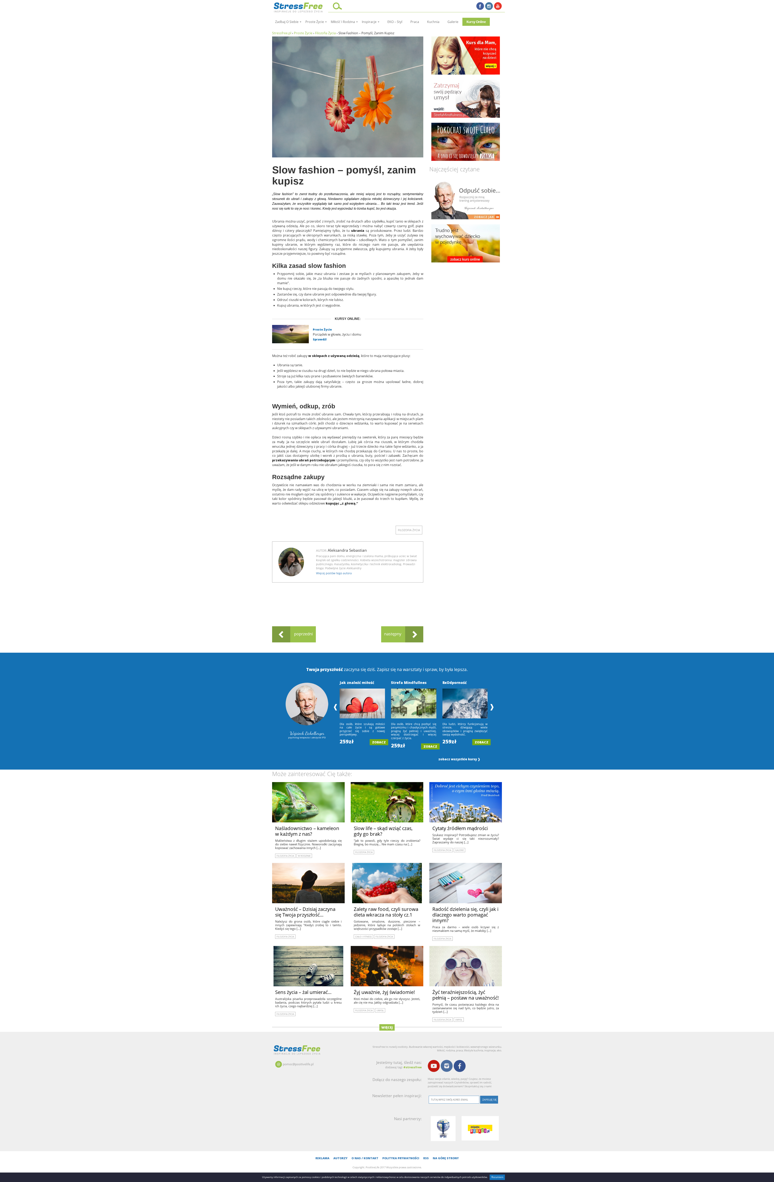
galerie (452, 22)
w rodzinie (304, 855)
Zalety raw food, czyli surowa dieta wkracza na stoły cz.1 (386, 912)
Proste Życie (322, 329)
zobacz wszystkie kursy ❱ (459, 759)
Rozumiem (497, 1177)
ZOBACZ (379, 742)
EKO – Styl (394, 22)
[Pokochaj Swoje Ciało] (465, 142)
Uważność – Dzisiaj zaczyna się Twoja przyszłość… (305, 912)
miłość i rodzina (343, 22)
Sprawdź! (320, 339)
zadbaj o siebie (287, 22)
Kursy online (476, 22)
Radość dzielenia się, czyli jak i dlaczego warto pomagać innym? (465, 915)
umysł (380, 1010)
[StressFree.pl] (298, 7)
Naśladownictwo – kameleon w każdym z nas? (307, 831)
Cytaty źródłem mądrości (460, 828)
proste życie (315, 22)
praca (414, 22)
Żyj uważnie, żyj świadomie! (384, 992)
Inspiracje (369, 22)
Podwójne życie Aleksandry (343, 568)
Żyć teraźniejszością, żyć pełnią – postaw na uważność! (465, 995)
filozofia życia (409, 530)
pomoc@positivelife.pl (298, 1064)
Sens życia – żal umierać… (303, 992)
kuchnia (433, 22)
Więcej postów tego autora (334, 573)
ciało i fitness (363, 936)
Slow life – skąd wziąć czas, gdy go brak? (383, 831)
